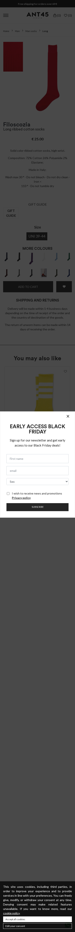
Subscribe (38, 507)
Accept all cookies (15, 919)
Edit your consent (15, 926)
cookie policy (11, 913)
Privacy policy (21, 498)
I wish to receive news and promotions (37, 496)
